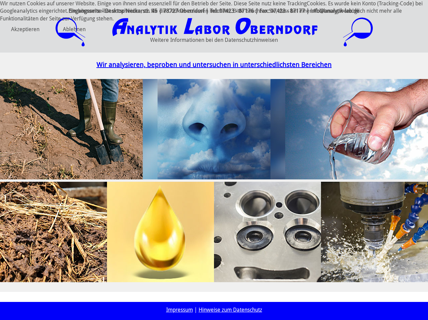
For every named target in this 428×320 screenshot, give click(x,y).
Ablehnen (74, 29)
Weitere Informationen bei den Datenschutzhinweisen (214, 40)
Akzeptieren (25, 29)
